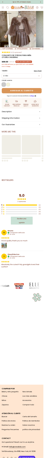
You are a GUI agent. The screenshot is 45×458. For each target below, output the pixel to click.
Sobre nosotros (28, 425)
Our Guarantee (8, 124)
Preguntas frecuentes (10, 429)
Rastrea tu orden (8, 425)
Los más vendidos (29, 396)
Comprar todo (28, 405)
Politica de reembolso (31, 421)
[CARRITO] (42, 7)
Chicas (4, 396)
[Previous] (3, 2)
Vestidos (8, 13)
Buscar (4, 416)
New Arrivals (27, 392)
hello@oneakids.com (17, 447)
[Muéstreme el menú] (3, 7)
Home (3, 13)
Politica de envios (9, 421)
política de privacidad (31, 429)
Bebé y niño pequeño (10, 392)
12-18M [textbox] (5, 76)
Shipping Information (11, 118)
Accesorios (26, 400)
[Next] (41, 2)
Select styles (22, 2)
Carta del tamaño (29, 416)
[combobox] (22, 75)
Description (7, 111)
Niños (4, 400)
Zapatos (5, 405)
